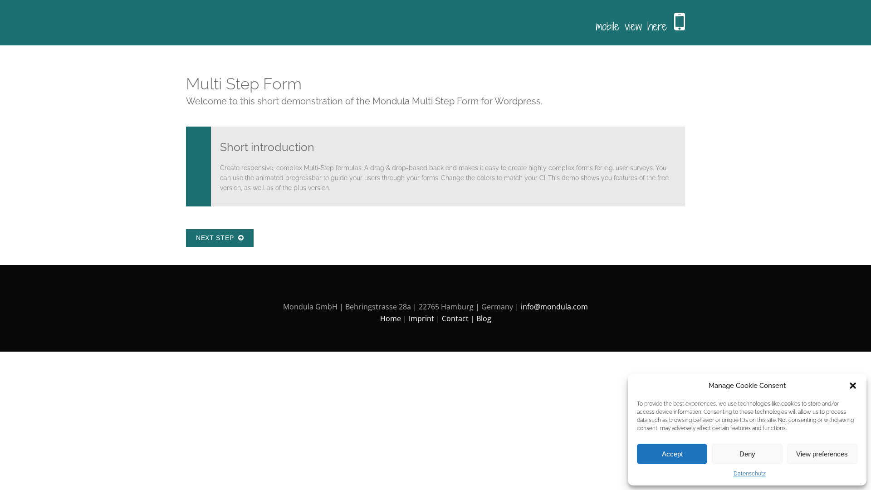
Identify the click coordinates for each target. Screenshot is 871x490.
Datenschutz (750, 473)
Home (390, 318)
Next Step (217, 237)
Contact (455, 318)
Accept (672, 454)
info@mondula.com (554, 307)
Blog (483, 318)
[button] (852, 385)
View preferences (822, 454)
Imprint (421, 318)
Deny (747, 454)
